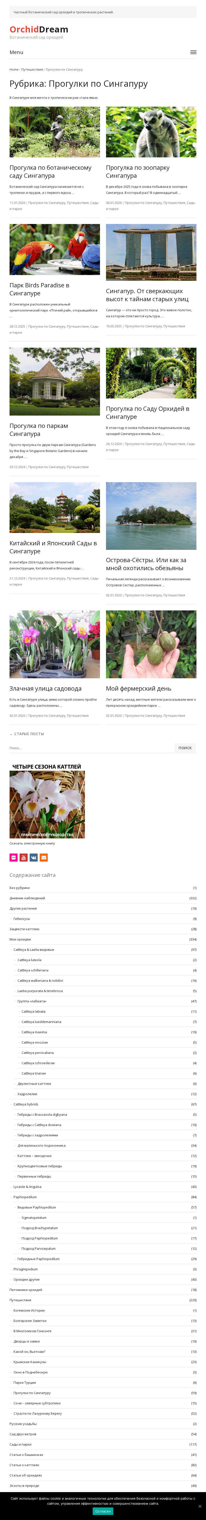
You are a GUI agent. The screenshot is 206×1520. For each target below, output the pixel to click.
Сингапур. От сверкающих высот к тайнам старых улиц (147, 295)
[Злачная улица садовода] (55, 644)
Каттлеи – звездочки (35, 1155)
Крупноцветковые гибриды (40, 1166)
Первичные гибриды (34, 1176)
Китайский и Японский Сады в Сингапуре (53, 547)
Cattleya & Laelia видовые (34, 949)
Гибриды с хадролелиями (38, 1135)
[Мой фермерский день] (151, 644)
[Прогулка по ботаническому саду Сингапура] (55, 132)
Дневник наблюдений (27, 898)
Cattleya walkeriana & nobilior (40, 980)
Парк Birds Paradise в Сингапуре (39, 289)
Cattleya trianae (34, 1073)
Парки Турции (25, 1382)
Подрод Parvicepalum (39, 1248)
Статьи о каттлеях (24, 1465)
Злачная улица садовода (46, 688)
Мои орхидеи (20, 939)
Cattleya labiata (33, 1011)
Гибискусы (22, 918)
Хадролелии (27, 1094)
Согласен (103, 1511)
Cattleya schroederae (38, 1063)
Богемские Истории (29, 1310)
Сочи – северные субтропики (37, 1403)
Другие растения (23, 908)
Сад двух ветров (23, 1434)
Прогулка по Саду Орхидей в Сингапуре (147, 412)
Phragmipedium (26, 1269)
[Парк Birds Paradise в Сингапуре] (55, 249)
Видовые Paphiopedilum (37, 1207)
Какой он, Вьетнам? (29, 1351)
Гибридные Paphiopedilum (39, 1259)
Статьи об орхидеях (26, 1475)
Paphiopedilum (25, 1197)
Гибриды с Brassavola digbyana (42, 1114)
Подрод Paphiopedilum (40, 1238)
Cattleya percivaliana (38, 1052)
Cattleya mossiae (35, 1042)
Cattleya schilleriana (33, 970)
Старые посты (27, 733)
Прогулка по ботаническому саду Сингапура (50, 171)
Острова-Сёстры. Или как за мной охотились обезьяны (146, 564)
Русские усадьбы (23, 1423)
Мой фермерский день (138, 688)
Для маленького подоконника (42, 1145)
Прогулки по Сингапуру (47, 202)
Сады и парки (20, 1444)
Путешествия (32, 69)
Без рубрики (20, 887)
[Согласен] (199, 1506)
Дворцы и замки (27, 1341)
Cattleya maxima (34, 1032)
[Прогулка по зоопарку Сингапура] (151, 132)
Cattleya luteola (29, 960)
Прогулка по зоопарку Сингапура (138, 171)
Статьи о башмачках (26, 1454)
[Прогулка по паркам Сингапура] (55, 382)
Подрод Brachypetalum (40, 1228)
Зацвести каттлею (24, 929)
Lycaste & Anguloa (27, 1186)
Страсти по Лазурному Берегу (38, 1413)
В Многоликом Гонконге (33, 1331)
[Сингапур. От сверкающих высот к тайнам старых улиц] (151, 252)
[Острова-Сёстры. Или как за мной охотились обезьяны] (151, 516)
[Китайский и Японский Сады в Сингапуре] (55, 507)
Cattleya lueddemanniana (41, 1021)
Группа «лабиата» (32, 1001)
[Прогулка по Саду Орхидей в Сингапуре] (151, 373)
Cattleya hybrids (26, 1104)
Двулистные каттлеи (34, 1083)
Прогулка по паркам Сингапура (39, 429)
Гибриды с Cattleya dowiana (39, 1125)
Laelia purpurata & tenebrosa (40, 991)
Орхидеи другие (27, 1279)
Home (14, 69)
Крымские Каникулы (30, 1362)
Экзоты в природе (24, 1485)
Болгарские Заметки (30, 1320)
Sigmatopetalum (34, 1217)
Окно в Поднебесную (31, 1372)
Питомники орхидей (26, 1289)
